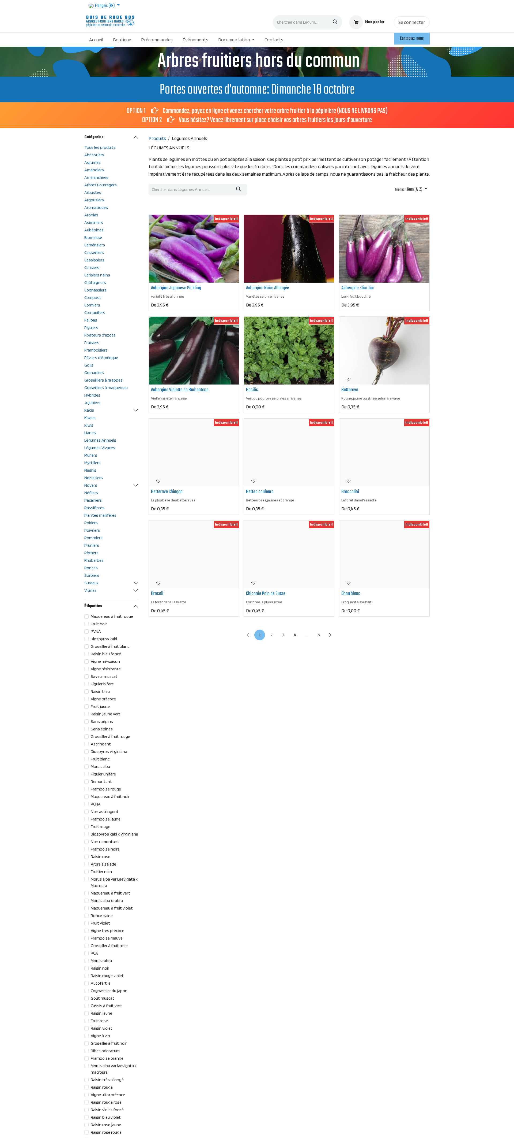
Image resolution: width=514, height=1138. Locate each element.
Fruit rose (99, 1020)
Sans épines (102, 728)
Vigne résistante (106, 668)
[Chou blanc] (384, 554)
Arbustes (92, 192)
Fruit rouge (100, 826)
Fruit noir (99, 623)
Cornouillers (94, 312)
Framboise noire (105, 849)
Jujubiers (92, 402)
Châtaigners (95, 282)
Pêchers (91, 552)
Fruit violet (100, 923)
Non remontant (105, 841)
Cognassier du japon (109, 990)
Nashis (90, 470)
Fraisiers (91, 342)
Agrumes (92, 162)
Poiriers (91, 522)
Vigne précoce (103, 698)
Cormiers (92, 305)
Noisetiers (93, 477)
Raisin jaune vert (105, 713)
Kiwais (90, 417)
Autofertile (101, 983)
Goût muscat (102, 998)
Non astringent (105, 811)
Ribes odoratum (105, 1050)
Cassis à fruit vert (106, 1005)
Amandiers (94, 169)
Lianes (90, 432)
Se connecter (411, 22)
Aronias (91, 214)
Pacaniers (93, 500)
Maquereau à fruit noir (110, 796)
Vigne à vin (100, 1035)
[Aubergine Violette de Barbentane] (194, 351)
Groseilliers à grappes (103, 380)
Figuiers (91, 327)
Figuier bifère (102, 683)
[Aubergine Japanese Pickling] (194, 249)
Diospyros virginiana (109, 751)
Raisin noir (100, 968)
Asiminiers (93, 222)
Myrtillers (92, 462)
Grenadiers (94, 372)
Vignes (90, 590)
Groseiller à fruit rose (109, 945)
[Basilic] (289, 351)
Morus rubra (101, 960)
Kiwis (88, 425)
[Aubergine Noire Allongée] (289, 249)
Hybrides (92, 395)
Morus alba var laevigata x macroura (114, 1069)
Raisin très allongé (107, 1079)
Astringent (101, 744)
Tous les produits (100, 147)
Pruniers (91, 545)
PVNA (96, 631)
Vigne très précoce (107, 930)
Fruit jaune (100, 706)
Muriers (90, 455)
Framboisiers (96, 350)
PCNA (96, 804)
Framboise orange (107, 1058)
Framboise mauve (107, 938)
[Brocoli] (194, 554)
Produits (157, 138)
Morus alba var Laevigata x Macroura (114, 882)
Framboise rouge (106, 789)
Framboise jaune (105, 819)
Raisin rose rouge (106, 1132)
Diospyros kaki (104, 638)
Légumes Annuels (100, 440)
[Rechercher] (335, 22)
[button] (411, 190)
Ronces (91, 567)
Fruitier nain (101, 871)
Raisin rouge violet (107, 975)
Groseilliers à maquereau (106, 387)
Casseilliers (94, 252)
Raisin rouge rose (106, 1102)
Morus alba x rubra (107, 900)
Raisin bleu (100, 691)
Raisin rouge (102, 1087)
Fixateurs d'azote (100, 335)
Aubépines (94, 229)
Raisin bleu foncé (106, 653)
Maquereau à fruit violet (112, 908)
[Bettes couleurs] (289, 452)
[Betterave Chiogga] (194, 452)
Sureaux (91, 582)
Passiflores (94, 507)
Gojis (88, 365)
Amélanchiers (96, 177)
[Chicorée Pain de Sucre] (289, 554)
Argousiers (94, 199)
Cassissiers (94, 260)
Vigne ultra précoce (108, 1094)
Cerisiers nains (97, 275)
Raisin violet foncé (107, 1109)
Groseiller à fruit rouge (110, 736)
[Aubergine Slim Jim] (384, 249)
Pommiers (93, 537)
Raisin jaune (101, 1013)
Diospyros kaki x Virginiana (114, 834)
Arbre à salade (103, 864)
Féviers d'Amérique (101, 357)
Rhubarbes (94, 560)
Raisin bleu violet (106, 1117)
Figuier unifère (103, 774)
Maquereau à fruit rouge (112, 616)
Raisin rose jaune (106, 1124)
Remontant (101, 781)
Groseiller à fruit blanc (110, 646)
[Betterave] (384, 351)
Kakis (89, 410)
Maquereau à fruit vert (110, 893)
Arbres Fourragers (100, 184)
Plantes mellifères (100, 515)
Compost (92, 297)
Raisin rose (100, 856)
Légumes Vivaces (99, 447)
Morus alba (100, 766)
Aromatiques (96, 207)
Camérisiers (94, 244)
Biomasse (93, 237)
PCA (94, 953)
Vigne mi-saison (105, 661)
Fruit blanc (100, 759)
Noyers (90, 485)
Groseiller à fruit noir (109, 1043)
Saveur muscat (104, 676)
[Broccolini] (384, 452)
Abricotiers (94, 154)
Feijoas (90, 320)
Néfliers (91, 492)
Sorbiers (91, 575)
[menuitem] (96, 39)
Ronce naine (102, 915)
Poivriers (92, 530)
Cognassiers (95, 290)
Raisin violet (101, 1028)
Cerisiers (91, 267)
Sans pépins (102, 721)
